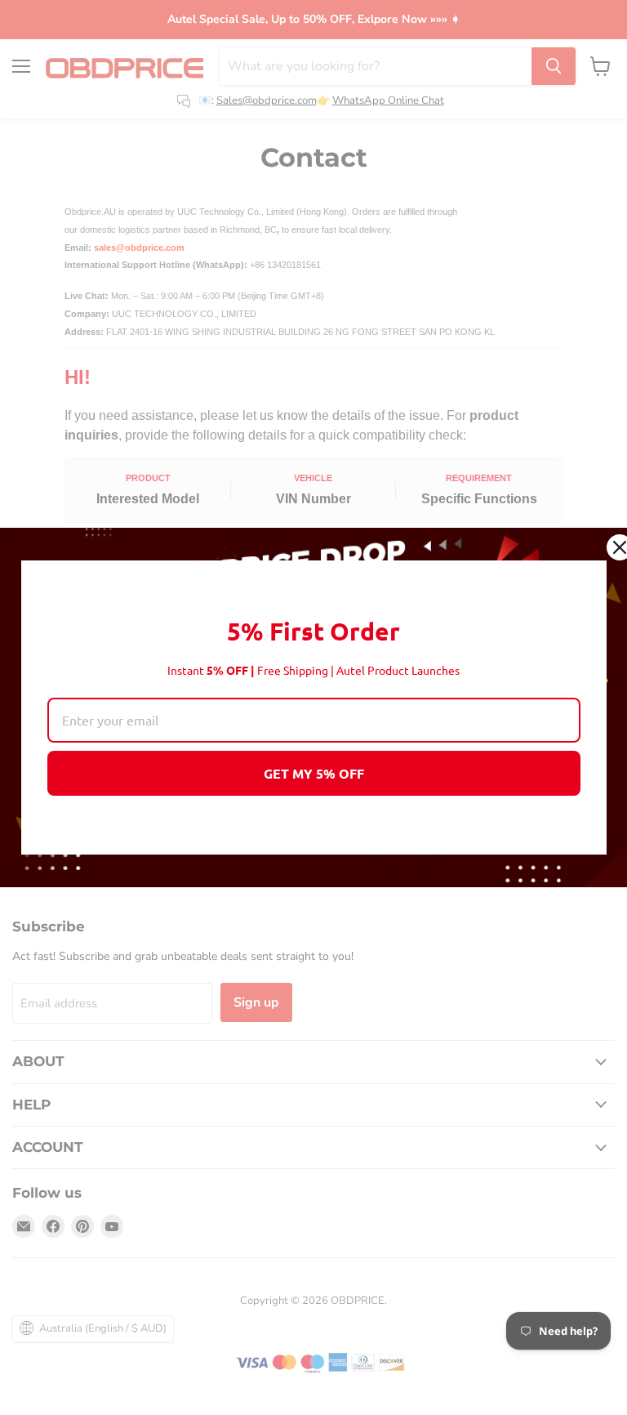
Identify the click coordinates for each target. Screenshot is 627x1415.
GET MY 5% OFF (314, 773)
